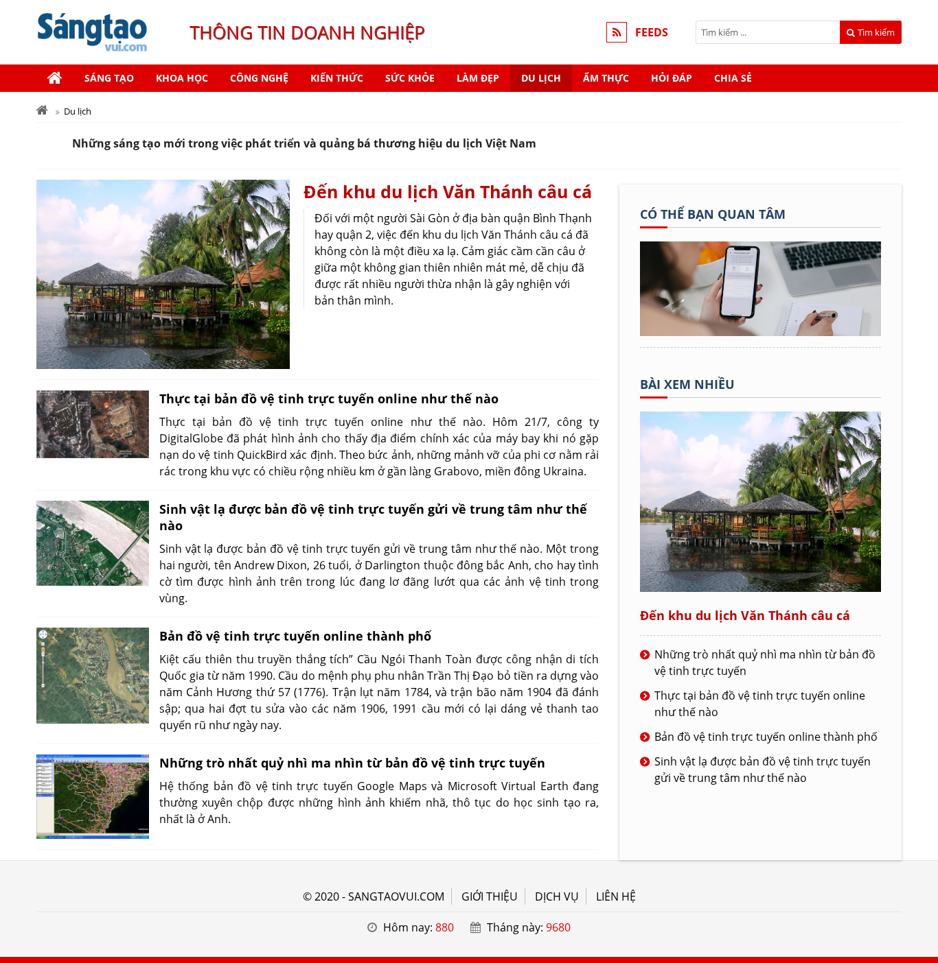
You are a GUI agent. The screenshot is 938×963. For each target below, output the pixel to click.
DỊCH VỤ (557, 896)
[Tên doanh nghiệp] (760, 332)
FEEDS (651, 32)
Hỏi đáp (671, 77)
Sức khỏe (410, 77)
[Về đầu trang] (919, 388)
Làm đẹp (478, 77)
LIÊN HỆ (616, 896)
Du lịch (541, 77)
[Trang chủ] (54, 78)
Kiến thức (336, 77)
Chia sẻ (733, 77)
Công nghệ (259, 77)
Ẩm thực (606, 77)
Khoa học (182, 77)
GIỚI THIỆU (489, 896)
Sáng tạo (109, 77)
